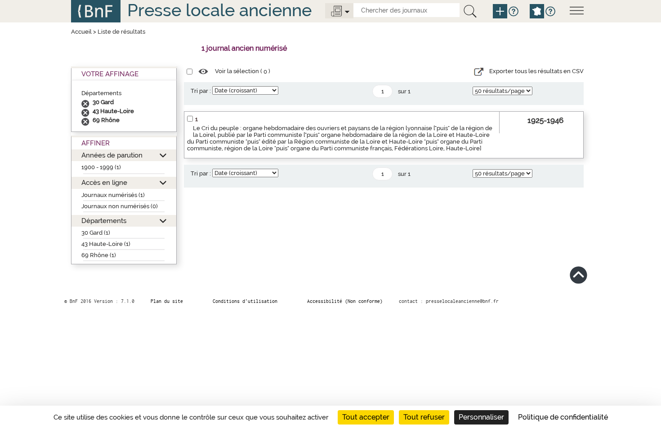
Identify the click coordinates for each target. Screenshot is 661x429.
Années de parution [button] (112, 155)
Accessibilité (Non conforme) (345, 301)
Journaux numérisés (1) (113, 195)
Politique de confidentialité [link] (563, 417)
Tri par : (201, 91)
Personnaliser (481, 417)
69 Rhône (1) (98, 255)
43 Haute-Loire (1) (105, 244)
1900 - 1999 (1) (101, 167)
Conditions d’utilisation (245, 301)
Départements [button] (103, 220)
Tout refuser (424, 417)
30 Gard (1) (95, 232)
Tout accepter (365, 417)
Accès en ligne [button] (104, 182)
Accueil (81, 31)
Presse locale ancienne (219, 10)
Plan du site (167, 301)
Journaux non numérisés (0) (119, 206)
